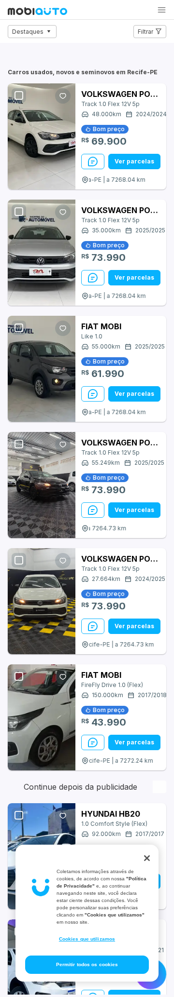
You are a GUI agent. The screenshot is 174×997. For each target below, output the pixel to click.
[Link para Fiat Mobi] (41, 369)
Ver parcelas (134, 161)
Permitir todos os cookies (87, 964)
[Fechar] (147, 858)
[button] (161, 9)
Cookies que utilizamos (87, 939)
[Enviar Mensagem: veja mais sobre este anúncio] (92, 161)
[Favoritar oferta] (63, 96)
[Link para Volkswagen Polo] (41, 136)
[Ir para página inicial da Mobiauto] (37, 12)
